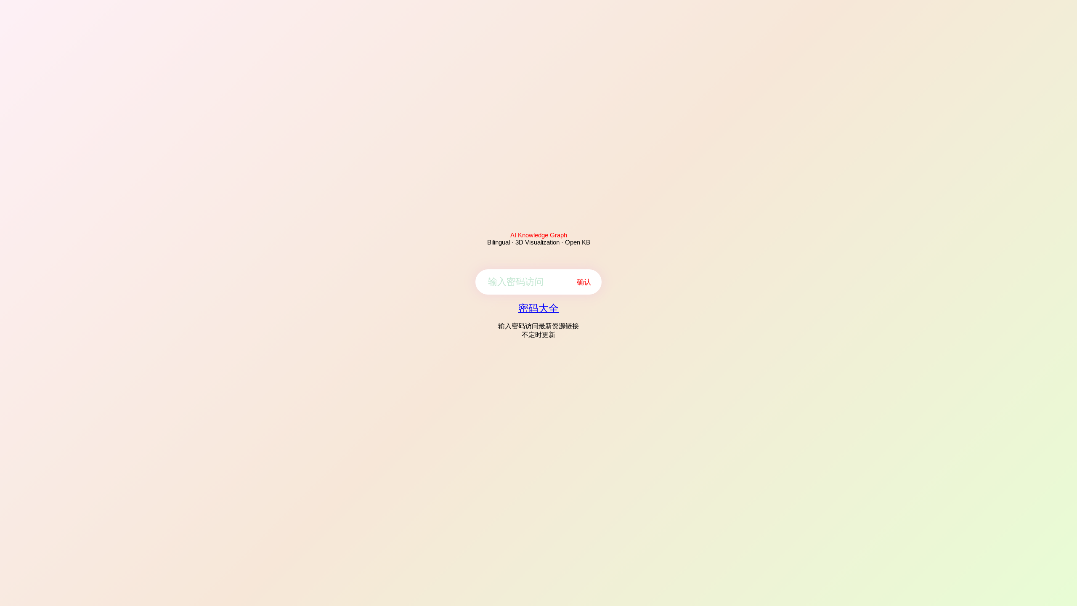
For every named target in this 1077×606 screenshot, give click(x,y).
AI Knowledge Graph (538, 235)
